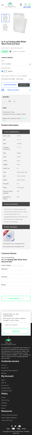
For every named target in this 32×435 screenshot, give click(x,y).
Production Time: (9, 112)
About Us (4, 365)
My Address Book (6, 390)
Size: (2, 60)
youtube (19, 426)
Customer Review (8, 253)
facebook (11, 426)
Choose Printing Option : (10, 84)
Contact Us (4, 368)
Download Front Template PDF (14, 243)
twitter (15, 426)
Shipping (4, 403)
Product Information (19, 51)
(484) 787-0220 (27, 7)
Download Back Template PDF (13, 246)
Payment (4, 405)
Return (3, 408)
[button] (5, 18)
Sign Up (3, 382)
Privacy (3, 397)
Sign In (3, 380)
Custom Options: (7, 57)
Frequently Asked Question (9, 370)
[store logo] (10, 4)
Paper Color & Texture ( (14, 76)
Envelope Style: (6, 68)
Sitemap (3, 373)
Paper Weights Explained (9, 417)
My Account (5, 385)
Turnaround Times (7, 420)
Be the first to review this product (12, 48)
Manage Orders (6, 388)
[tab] (16, 254)
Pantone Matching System (9, 415)
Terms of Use (5, 400)
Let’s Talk (29, 4)
